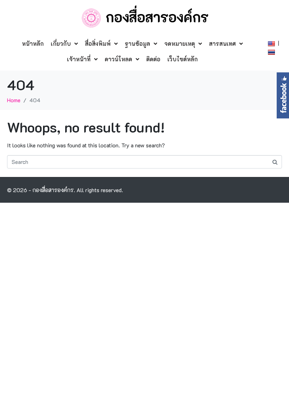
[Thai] (272, 51)
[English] (272, 43)
